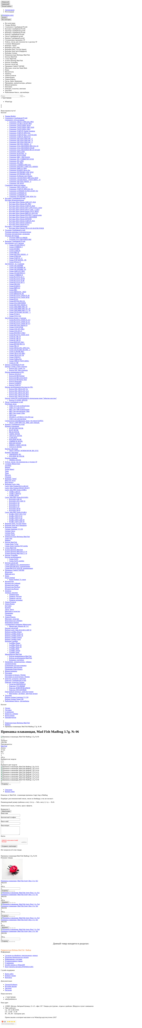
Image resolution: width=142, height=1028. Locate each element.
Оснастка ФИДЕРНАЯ (17, 684)
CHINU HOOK (14, 434)
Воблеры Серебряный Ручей (15, 241)
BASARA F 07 (14, 507)
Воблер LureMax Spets (13, 639)
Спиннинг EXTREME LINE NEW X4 (22, 196)
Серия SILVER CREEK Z (18, 305)
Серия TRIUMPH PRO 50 (18, 307)
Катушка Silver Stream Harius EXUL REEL (24, 211)
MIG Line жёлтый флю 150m (19, 411)
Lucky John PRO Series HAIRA (16, 512)
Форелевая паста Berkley (13, 621)
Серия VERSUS (14, 357)
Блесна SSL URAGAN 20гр (19, 393)
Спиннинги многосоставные (15, 185)
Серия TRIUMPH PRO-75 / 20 (19, 310)
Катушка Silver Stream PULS (19, 224)
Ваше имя (4, 813)
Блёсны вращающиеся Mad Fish (20, 656)
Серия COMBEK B (16, 275)
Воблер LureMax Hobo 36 (14, 636)
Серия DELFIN (14, 284)
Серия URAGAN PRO (17, 353)
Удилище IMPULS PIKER (18, 237)
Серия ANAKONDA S (17, 273)
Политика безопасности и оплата (17, 957)
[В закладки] (12, 902)
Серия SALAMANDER (17, 303)
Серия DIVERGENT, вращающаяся (17, 566)
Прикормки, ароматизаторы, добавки (18, 662)
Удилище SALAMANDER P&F (20, 239)
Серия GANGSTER (16, 327)
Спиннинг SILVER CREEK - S (20, 181)
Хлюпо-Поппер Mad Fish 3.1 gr (16, 551)
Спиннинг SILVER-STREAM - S (21, 142)
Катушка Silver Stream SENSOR (20, 219)
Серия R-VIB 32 (15, 340)
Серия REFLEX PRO (16, 342)
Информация (5, 952)
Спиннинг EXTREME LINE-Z (20, 174)
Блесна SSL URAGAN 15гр (19, 391)
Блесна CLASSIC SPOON (18, 400)
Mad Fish (4, 746)
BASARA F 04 (14, 503)
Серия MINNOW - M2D (17, 292)
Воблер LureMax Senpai (13, 637)
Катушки (8, 606)
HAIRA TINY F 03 (15, 516)
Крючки (8, 607)
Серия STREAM (15, 256)
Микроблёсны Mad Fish (13, 654)
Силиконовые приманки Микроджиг (18, 624)
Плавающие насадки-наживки (16, 665)
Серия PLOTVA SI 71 (16, 277)
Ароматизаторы (10, 664)
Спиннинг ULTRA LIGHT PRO (20, 123)
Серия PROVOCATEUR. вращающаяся (19, 568)
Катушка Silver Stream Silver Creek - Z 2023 (24, 209)
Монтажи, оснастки (12, 619)
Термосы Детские (15, 596)
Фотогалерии (9, 715)
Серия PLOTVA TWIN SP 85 (19, 297)
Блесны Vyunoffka (11, 555)
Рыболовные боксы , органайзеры (17, 701)
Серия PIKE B (14, 252)
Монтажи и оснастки (12, 611)
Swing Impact (9, 469)
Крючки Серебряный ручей (15, 424)
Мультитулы (9, 581)
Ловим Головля (10, 602)
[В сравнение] (14, 902)
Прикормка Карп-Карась (13, 669)
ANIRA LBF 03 (14, 492)
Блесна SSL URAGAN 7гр (18, 389)
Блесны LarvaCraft (11, 563)
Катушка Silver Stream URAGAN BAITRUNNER (26, 228)
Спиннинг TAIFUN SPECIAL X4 (21, 189)
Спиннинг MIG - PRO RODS (19, 157)
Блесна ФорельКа (15, 381)
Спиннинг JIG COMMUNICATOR (21, 159)
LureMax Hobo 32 (15, 645)
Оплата (7, 708)
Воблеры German (11, 527)
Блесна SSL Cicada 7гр (17, 368)
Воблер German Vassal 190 (14, 699)
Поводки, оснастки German (14, 682)
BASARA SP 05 (14, 510)
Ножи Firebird (10, 578)
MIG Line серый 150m (17, 413)
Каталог (4, 17)
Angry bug (8, 538)
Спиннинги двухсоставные (14, 120)
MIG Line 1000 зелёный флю (19, 409)
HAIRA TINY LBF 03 (16, 520)
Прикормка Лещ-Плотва (13, 667)
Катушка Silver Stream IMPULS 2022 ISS (23, 213)
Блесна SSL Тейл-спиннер (18, 370)
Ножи (7, 576)
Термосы (8, 591)
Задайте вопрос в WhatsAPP (15, 965)
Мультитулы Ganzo (12, 585)
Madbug (7, 540)
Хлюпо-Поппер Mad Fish (14, 550)
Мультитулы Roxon (12, 589)
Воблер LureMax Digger (13, 632)
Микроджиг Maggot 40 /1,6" (19, 626)
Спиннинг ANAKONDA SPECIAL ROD (23, 178)
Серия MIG (13, 290)
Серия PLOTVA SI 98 (16, 280)
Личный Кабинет (11, 984)
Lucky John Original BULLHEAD (16, 486)
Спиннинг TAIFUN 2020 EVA (20, 137)
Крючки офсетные (11, 449)
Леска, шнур (9, 609)
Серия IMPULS (14, 288)
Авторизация (9, 10)
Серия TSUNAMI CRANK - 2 (19, 350)
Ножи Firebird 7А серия (17, 579)
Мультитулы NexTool (12, 587)
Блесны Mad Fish (11, 542)
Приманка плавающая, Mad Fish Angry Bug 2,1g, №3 (19, 881)
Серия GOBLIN (14, 251)
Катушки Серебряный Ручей (15, 198)
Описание (8, 790)
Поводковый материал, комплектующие (19, 692)
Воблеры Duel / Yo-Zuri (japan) (15, 523)
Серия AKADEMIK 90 (17, 267)
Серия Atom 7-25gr (11, 544)
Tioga (7, 473)
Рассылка (8, 990)
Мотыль (8, 475)
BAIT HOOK (14, 430)
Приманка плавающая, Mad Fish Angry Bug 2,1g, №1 (19, 894)
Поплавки (8, 673)
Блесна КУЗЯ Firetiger (17, 376)
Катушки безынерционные (14, 200)
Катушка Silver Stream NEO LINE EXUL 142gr (25, 208)
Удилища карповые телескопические (18, 232)
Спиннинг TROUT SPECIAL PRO (21, 122)
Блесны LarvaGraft (11, 628)
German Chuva (10, 531)
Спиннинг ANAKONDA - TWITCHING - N (24, 180)
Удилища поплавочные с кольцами (17, 234)
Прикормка (9, 613)
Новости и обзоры (11, 714)
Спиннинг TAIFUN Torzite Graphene (22, 131)
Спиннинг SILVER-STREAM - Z (21, 138)
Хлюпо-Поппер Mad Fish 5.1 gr (16, 553)
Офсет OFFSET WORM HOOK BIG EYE (23, 451)
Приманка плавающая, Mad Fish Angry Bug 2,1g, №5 (19, 920)
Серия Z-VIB (13, 363)
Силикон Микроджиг (12, 464)
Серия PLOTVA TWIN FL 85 (19, 295)
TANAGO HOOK (15, 447)
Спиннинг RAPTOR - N (17, 153)
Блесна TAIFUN (15, 385)
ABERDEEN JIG (15, 454)
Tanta (7, 471)
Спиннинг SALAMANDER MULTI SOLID (24, 150)
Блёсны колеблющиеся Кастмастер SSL (19, 387)
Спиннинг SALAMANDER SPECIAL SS (23, 146)
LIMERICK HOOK (16, 441)
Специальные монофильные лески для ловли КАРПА (24, 421)
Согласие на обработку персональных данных (21, 955)
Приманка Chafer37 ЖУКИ (14, 570)
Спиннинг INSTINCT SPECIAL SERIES (23, 166)
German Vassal (10, 535)
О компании (9, 712)
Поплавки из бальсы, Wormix (15, 675)
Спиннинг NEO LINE (17, 152)
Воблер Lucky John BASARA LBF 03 (18, 630)
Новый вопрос (6, 811)
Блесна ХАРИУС (15, 383)
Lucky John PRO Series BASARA (16, 497)
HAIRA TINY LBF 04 (16, 522)
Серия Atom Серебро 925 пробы (16, 546)
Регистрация (9, 12)
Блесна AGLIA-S (15, 374)
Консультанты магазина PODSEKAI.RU (19, 967)
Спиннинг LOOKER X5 (18, 193)
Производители (10, 717)
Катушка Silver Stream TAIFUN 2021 (22, 221)
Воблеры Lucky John (12, 484)
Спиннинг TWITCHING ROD (20, 125)
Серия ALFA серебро (16, 561)
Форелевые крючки (12, 622)
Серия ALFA (13, 559)
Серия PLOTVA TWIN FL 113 (19, 320)
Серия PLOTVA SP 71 (17, 282)
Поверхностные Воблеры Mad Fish (17, 536)
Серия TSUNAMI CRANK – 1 (20, 312)
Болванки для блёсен (16, 660)
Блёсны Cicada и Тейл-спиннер (16, 366)
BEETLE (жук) (10, 480)
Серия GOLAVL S (15, 331)
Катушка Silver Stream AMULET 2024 (22, 202)
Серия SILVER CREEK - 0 (18, 254)
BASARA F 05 (14, 505)
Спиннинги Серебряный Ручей (16, 118)
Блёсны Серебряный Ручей (14, 365)
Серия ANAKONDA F (17, 245)
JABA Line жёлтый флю (17, 419)
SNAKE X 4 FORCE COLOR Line (21, 417)
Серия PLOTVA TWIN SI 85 (19, 335)
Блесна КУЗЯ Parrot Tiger (18, 379)
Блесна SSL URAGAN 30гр (19, 394)
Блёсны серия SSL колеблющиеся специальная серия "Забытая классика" (31, 398)
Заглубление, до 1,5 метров (14, 264)
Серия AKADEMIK (16, 265)
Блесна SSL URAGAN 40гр (19, 396)
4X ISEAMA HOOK (16, 428)
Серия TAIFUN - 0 (15, 258)
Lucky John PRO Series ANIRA (16, 490)
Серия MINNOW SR (16, 294)
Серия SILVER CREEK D (18, 325)
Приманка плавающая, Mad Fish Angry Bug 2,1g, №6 (19, 931)
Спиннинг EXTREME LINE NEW (21, 172)
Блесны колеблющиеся (13, 557)
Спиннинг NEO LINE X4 (18, 187)
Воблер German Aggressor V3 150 (16, 697)
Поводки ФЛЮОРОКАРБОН (19, 688)
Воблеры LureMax (11, 641)
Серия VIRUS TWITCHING (19, 361)
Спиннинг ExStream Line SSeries (20, 176)
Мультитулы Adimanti (12, 583)
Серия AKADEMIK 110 (17, 269)
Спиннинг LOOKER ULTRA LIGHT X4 (23, 191)
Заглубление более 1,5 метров (15, 318)
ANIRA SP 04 (14, 495)
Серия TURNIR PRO (16, 351)
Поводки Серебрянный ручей (15, 680)
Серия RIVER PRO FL (17, 301)
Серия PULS (13, 299)
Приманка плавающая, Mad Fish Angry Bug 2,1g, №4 (19, 906)
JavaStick (8, 465)
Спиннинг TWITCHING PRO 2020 (21, 127)
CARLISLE (13, 437)
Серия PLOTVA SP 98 (17, 279)
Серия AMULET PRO (17, 271)
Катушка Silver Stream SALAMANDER (23, 217)
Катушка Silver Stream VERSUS (20, 223)
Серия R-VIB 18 (15, 337)
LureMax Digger (14, 643)
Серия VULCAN (15, 316)
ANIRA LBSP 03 (15, 493)
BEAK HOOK (14, 432)
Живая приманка (11, 671)
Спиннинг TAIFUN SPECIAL (19, 133)
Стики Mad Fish (10, 548)
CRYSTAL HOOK (15, 436)
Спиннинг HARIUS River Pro (19, 170)
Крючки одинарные (12, 426)
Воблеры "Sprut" (11, 479)
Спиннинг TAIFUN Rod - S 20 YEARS (23, 135)
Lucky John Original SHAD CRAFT (17, 488)
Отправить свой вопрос (9, 846)
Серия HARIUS (14, 286)
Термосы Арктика (11, 593)
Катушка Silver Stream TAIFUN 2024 (22, 206)
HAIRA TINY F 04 (15, 518)
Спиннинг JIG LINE (16, 161)
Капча (3, 836)
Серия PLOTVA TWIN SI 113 (19, 322)
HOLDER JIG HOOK (16, 456)
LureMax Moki (14, 649)
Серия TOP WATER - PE (17, 260)
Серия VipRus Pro (15, 359)
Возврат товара (10, 976)
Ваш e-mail (4, 821)
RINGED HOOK (15, 443)
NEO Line (12, 415)
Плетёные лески (11, 404)
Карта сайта (9, 974)
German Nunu (9, 533)
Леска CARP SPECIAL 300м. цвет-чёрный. (24, 422)
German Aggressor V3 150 (14, 529)
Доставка (8, 710)
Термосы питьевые (16, 600)
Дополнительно (6, 981)
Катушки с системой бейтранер (16, 226)
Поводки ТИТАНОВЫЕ (18, 690)
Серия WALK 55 (15, 262)
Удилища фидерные (12, 236)
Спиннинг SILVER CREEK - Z (20, 144)
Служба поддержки (8, 970)
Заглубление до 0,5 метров (14, 243)
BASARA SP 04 (14, 508)
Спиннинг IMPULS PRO (18, 168)
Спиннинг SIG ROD (16, 183)
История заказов (11, 986)
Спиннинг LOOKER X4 (18, 194)
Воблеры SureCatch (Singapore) (16, 525)
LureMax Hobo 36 (15, 647)
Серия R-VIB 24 (15, 338)
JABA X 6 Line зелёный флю (19, 406)
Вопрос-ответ (10, 791)
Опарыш (8, 477)
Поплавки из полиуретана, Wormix (17, 677)
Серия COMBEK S (16, 247)
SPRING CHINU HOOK (17, 445)
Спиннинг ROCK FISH (17, 155)
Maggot (7, 467)
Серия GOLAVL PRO (16, 329)
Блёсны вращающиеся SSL (14, 372)
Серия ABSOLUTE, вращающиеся (17, 564)
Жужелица (8, 572)
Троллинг (8, 695)
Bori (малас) (9, 482)
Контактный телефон (8, 817)
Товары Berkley (10, 116)
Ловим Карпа (10, 604)
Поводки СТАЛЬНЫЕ (17, 686)
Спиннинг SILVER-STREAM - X (21, 140)
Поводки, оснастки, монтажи (15, 678)
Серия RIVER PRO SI (17, 344)
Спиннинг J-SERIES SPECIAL (20, 165)
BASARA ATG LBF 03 (17, 501)
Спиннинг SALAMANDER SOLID (21, 148)
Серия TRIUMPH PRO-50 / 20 (19, 308)
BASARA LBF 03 (15, 499)
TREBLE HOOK (15, 460)
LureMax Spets (14, 652)
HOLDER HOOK (15, 439)
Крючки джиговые (11, 452)
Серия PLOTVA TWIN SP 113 (19, 323)
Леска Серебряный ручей (14, 402)
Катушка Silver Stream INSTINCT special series (25, 215)
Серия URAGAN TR (16, 355)
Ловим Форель (10, 617)
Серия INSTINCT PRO (17, 333)
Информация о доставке (13, 959)
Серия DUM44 (14, 249)
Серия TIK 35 (14, 346)
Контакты (8, 977)
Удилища (8, 615)
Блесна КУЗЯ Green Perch (18, 378)
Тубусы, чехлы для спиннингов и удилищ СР (21, 462)
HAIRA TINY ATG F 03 (17, 514)
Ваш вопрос (5, 825)
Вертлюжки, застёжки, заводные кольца (23, 693)
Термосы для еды (15, 598)
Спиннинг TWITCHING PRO (19, 129)
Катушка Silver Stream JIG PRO (20, 204)
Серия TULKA (14, 314)
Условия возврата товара (13, 961)
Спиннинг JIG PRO (16, 163)
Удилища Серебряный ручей (15, 230)
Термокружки (14, 594)
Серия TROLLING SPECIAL (19, 348)
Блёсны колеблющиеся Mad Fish (20, 658)
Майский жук (10, 574)
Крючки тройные (11, 458)
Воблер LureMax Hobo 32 (14, 634)
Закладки (8, 988)
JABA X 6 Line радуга (17, 408)
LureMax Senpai (14, 650)
